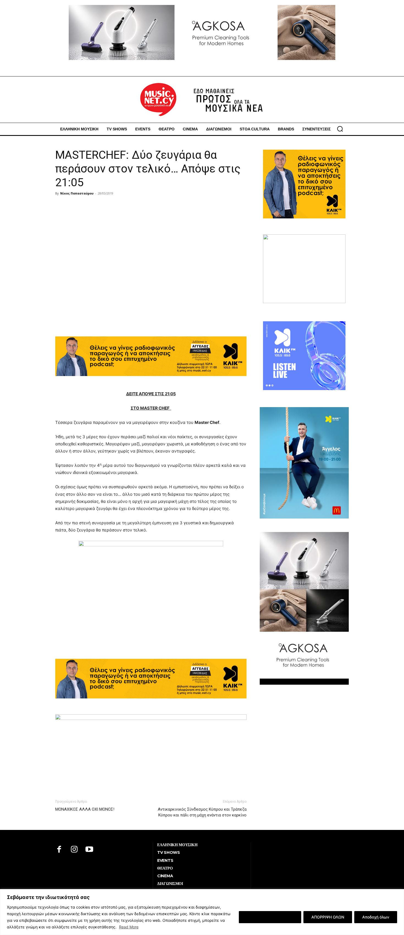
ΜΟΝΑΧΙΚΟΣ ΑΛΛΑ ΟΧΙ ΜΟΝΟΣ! (84, 809)
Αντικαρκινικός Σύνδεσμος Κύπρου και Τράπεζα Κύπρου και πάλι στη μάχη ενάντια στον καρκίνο (202, 812)
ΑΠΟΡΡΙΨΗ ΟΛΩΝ (327, 917)
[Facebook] (59, 850)
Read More (129, 927)
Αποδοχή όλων (375, 917)
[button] (340, 128)
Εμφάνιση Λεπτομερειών (270, 917)
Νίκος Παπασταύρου (76, 193)
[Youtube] (89, 850)
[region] (202, 912)
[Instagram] (74, 850)
